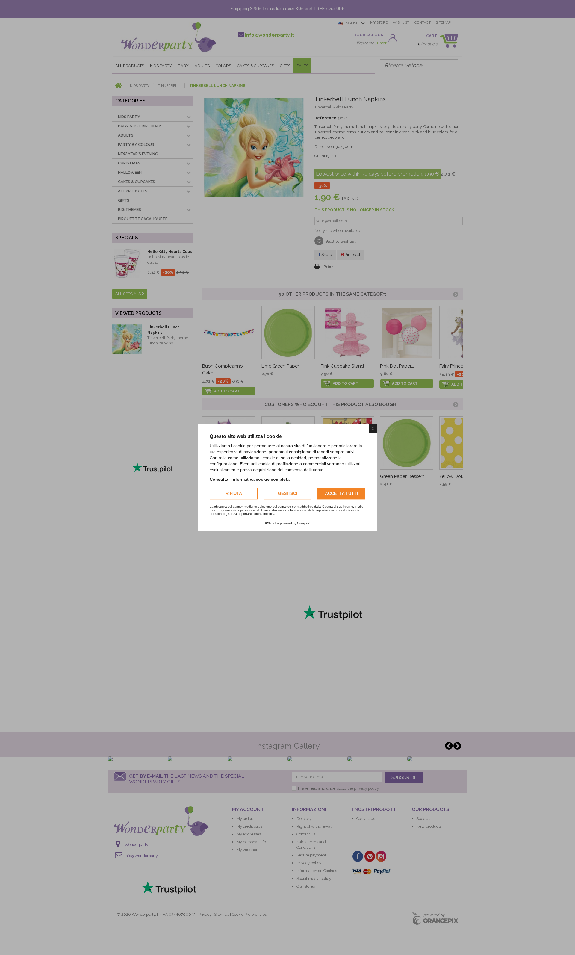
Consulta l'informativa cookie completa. (250, 479)
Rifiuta (234, 493)
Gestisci (287, 493)
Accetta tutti (341, 493)
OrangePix (304, 523)
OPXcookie (271, 523)
